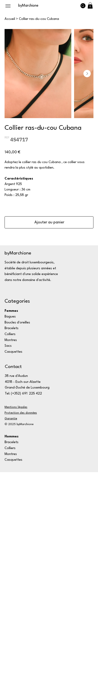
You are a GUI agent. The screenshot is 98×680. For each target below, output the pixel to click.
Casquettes (13, 352)
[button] (90, 5)
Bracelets (11, 328)
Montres (11, 340)
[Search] (82, 5)
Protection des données (21, 412)
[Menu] (8, 6)
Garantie (11, 418)
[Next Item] (87, 73)
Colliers (10, 334)
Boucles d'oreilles (17, 322)
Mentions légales (16, 407)
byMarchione (28, 6)
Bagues (10, 316)
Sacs (8, 346)
